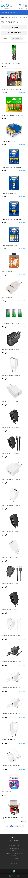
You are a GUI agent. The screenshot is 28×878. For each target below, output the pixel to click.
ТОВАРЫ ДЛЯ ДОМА (14, 863)
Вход (2, 8)
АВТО (14, 843)
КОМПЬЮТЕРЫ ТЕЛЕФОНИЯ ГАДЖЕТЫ (14, 853)
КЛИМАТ (14, 850)
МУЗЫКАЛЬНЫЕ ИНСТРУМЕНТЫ (14, 866)
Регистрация (6, 8)
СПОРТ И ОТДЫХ (14, 858)
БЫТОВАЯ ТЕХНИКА (14, 848)
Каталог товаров (10, 12)
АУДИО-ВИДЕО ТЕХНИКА (14, 845)
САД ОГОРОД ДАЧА (14, 855)
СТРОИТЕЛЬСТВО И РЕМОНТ (14, 861)
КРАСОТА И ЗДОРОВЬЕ (14, 840)
